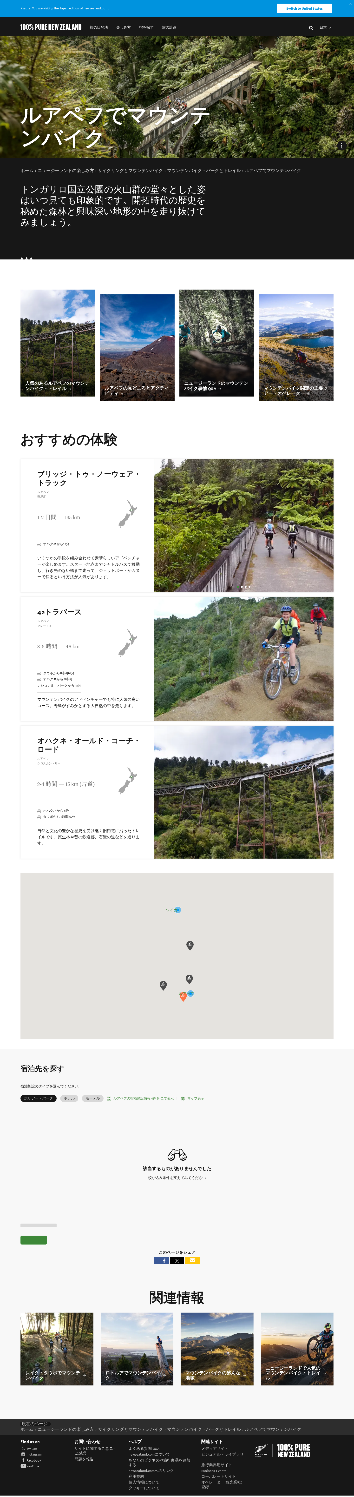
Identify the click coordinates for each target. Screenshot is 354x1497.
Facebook (33, 1460)
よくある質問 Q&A (144, 1449)
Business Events (213, 1471)
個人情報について (144, 1482)
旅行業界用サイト (216, 1465)
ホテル (69, 1098)
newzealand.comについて (149, 1454)
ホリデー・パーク (38, 1098)
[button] (99, 27)
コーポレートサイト (218, 1477)
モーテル (92, 1098)
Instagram (34, 1454)
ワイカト (173, 910)
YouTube (32, 1466)
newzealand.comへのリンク (151, 1471)
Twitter (31, 1449)
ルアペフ (186, 994)
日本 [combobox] (324, 28)
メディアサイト (214, 1449)
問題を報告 (84, 1459)
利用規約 (136, 1477)
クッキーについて (144, 1488)
